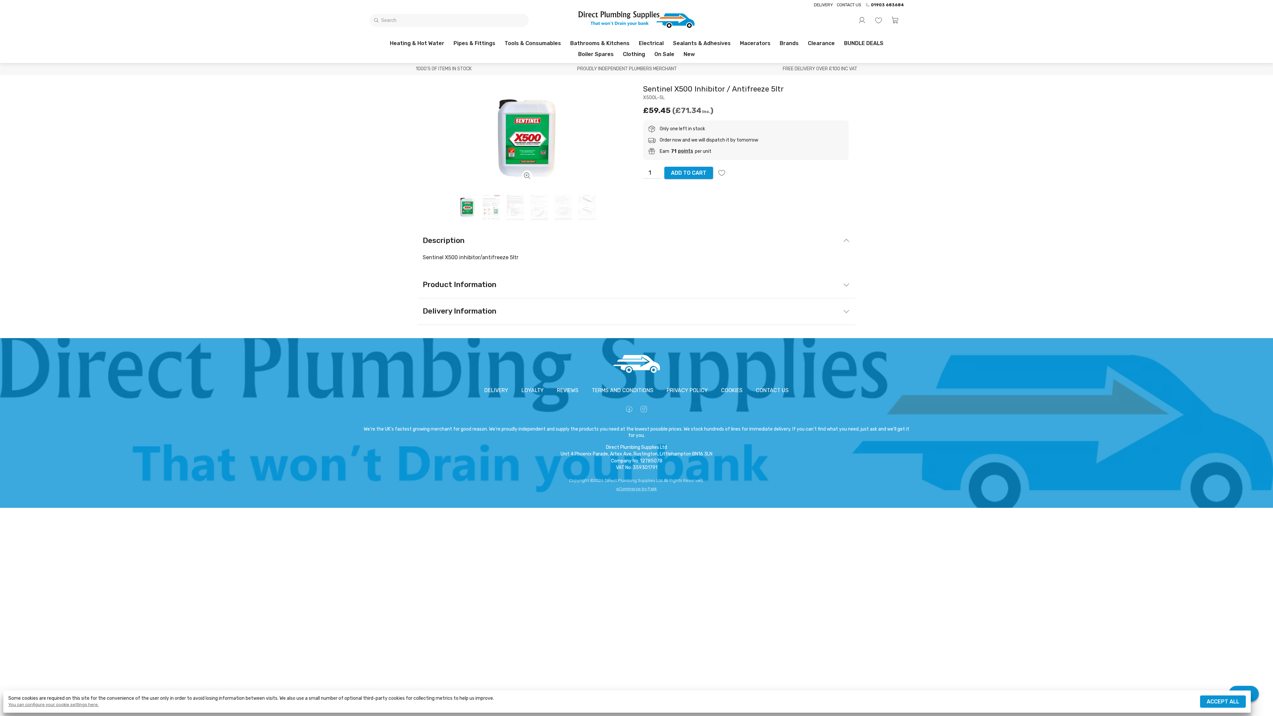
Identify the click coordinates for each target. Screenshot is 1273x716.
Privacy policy (687, 390)
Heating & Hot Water (417, 43)
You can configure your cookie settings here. (53, 704)
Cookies (732, 390)
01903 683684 (887, 5)
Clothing (634, 54)
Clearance (821, 43)
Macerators (755, 43)
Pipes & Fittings (474, 43)
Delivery (823, 4)
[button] (895, 20)
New (689, 54)
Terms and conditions (622, 390)
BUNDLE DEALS (863, 43)
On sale (664, 54)
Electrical (651, 43)
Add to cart (688, 173)
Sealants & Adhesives (702, 43)
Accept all (1223, 701)
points (685, 151)
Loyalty (532, 390)
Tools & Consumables (533, 43)
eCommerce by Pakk (636, 489)
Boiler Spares (596, 54)
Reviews (567, 390)
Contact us (849, 4)
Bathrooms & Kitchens (600, 43)
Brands (789, 43)
